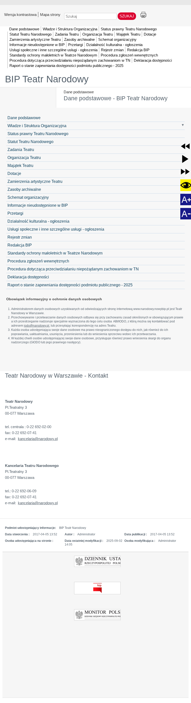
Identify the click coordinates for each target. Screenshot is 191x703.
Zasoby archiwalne (24, 189)
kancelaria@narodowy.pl (38, 439)
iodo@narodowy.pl (36, 325)
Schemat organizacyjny (28, 197)
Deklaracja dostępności (28, 277)
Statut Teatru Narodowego (30, 141)
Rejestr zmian (19, 237)
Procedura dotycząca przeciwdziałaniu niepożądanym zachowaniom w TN (73, 269)
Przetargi (15, 213)
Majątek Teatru (20, 165)
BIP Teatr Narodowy (47, 79)
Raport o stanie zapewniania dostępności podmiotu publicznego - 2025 (70, 285)
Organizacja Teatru (24, 157)
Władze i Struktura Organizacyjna (36, 125)
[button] (185, 146)
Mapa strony (50, 14)
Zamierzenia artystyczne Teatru (34, 181)
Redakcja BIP (19, 245)
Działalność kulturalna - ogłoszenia (38, 221)
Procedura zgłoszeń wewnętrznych (38, 261)
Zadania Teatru (20, 149)
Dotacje (14, 173)
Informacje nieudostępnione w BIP (37, 205)
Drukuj (143, 15)
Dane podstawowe (79, 92)
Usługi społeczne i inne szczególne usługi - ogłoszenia (55, 229)
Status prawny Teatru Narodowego (37, 133)
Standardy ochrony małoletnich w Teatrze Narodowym (54, 253)
